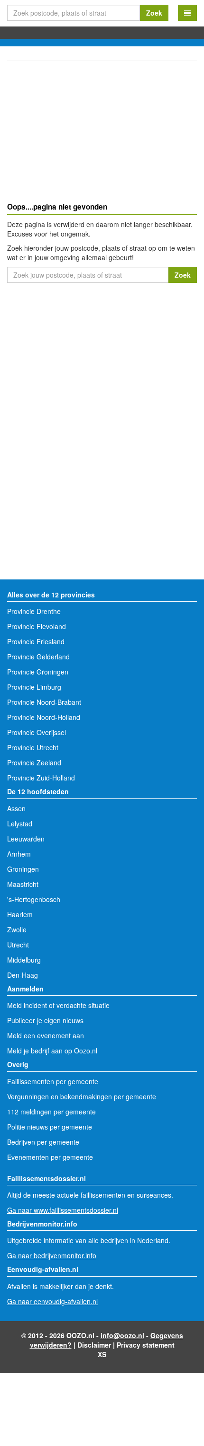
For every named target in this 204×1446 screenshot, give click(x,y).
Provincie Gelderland (38, 656)
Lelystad (19, 823)
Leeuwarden (26, 838)
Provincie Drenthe (34, 611)
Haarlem (20, 914)
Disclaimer (94, 1345)
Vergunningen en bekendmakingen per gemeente (81, 1096)
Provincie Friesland (36, 641)
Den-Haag (22, 975)
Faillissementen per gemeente (52, 1081)
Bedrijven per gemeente (43, 1142)
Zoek (154, 13)
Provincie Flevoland (36, 626)
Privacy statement (146, 1345)
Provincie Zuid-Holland (41, 777)
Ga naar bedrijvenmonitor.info (51, 1255)
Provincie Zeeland (34, 762)
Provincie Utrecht (32, 747)
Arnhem (19, 854)
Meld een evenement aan (45, 1035)
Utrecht (18, 944)
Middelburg (24, 959)
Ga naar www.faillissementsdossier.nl (62, 1210)
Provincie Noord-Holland (43, 717)
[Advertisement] (102, 133)
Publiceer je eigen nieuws (45, 1020)
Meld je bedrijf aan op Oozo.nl (52, 1050)
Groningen (23, 869)
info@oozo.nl (122, 1335)
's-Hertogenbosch (33, 899)
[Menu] (187, 13)
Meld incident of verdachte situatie (58, 1005)
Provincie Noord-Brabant (44, 702)
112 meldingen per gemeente (51, 1111)
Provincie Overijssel (36, 732)
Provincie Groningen (37, 671)
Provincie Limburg (34, 687)
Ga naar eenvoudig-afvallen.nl (52, 1301)
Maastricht (22, 884)
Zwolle (17, 929)
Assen (16, 808)
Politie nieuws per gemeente (49, 1126)
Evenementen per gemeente (50, 1157)
